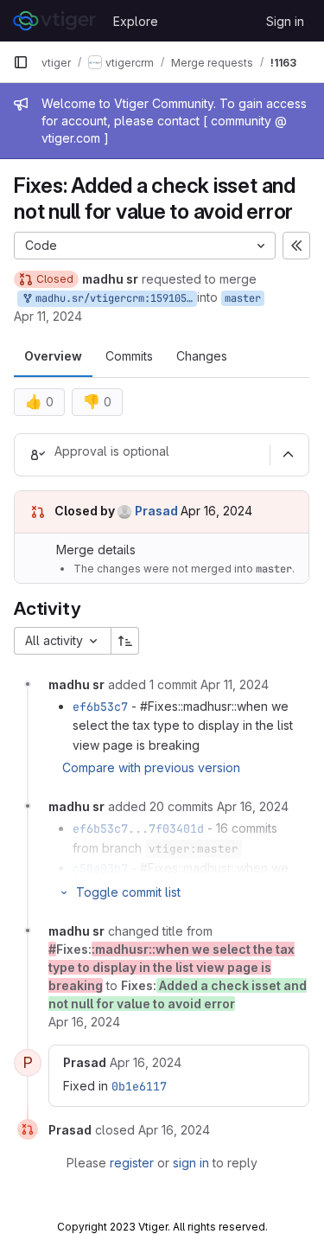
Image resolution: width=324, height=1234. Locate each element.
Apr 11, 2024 (48, 316)
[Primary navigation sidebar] (21, 62)
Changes (201, 355)
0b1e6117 (139, 1086)
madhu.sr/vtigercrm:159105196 (113, 298)
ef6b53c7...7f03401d (138, 828)
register (132, 1162)
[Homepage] (54, 21)
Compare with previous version (151, 767)
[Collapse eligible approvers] (287, 454)
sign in (191, 1162)
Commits (129, 355)
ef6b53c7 (100, 706)
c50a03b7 (100, 868)
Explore (135, 21)
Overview (53, 355)
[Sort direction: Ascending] (125, 641)
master (243, 298)
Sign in (285, 21)
